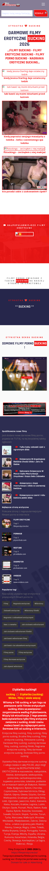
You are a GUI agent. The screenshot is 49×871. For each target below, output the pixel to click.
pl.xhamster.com (20, 568)
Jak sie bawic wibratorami (33, 624)
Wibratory (39, 603)
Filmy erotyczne (25, 652)
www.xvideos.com (20, 582)
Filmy (6, 603)
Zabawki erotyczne (11, 610)
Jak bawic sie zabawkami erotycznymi (20, 645)
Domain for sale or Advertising (26, 862)
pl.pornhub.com (19, 540)
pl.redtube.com (19, 554)
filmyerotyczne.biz (21, 526)
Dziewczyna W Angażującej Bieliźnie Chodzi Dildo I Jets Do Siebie (29, 462)
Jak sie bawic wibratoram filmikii (18, 631)
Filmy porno (8, 652)
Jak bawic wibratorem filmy (15, 638)
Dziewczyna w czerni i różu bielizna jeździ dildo (29, 496)
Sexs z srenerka (10, 624)
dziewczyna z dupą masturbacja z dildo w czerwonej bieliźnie (29, 486)
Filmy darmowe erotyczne (14, 659)
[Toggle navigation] (43, 4)
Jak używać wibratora (13, 666)
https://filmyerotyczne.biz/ (24, 852)
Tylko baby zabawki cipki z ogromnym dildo (29, 448)
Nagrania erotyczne (21, 603)
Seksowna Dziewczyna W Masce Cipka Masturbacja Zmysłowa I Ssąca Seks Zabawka (29, 474)
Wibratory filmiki (32, 610)
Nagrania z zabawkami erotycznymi (18, 617)
